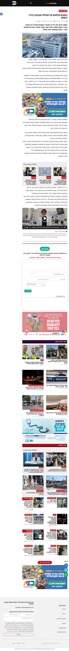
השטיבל (64, 623)
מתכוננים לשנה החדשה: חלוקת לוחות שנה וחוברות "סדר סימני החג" (28, 536)
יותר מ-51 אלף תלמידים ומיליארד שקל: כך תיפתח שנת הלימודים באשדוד (27, 550)
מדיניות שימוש (18, 649)
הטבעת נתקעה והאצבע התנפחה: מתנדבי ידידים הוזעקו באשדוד (34, 363)
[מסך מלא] (24, 227)
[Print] (44, 116)
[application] (44, 218)
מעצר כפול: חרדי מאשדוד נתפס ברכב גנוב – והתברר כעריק (56, 386)
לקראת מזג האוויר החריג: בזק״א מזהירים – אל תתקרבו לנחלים (34, 388)
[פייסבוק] (66, 565)
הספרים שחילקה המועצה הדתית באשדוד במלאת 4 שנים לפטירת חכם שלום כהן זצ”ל (51, 535)
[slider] (46, 227)
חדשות (64, 609)
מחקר (56, 231)
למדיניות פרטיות (27, 649)
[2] (44, 442)
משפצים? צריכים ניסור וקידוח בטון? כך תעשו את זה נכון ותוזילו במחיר (57, 493)
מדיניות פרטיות (61, 632)
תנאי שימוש (62, 628)
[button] (1, 14)
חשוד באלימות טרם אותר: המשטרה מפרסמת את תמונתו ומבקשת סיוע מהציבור (51, 520)
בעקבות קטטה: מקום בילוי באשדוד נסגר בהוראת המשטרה (51, 550)
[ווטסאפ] (66, 575)
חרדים (64, 614)
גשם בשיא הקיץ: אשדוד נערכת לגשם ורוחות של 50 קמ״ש (56, 413)
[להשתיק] (27, 227)
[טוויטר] (66, 570)
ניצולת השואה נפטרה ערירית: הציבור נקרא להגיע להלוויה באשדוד (28, 519)
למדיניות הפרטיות (12, 631)
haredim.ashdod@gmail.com (24, 607)
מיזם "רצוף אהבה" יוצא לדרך (51, 501)
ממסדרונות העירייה (61, 618)
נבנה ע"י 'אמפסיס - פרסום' (18, 643)
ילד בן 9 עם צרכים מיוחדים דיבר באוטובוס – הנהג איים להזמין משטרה (35, 414)
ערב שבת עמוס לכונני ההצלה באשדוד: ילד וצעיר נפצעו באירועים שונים (57, 361)
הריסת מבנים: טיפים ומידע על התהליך (35, 493)
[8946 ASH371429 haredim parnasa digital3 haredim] (44, 335)
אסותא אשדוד (61, 231)
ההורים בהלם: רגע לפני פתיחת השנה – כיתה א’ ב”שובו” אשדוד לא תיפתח (28, 504)
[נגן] (65, 227)
